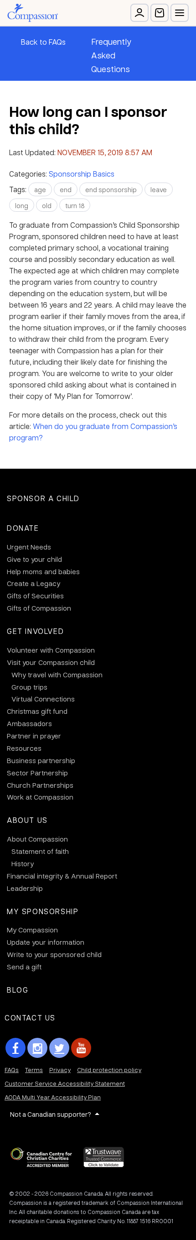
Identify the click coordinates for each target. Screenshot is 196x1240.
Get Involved (35, 631)
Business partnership (41, 760)
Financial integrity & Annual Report (62, 875)
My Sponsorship (42, 911)
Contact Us (30, 1017)
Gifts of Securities (35, 595)
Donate (23, 528)
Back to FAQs (43, 42)
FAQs (12, 1069)
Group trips (29, 686)
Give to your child (34, 559)
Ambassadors (29, 723)
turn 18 (74, 205)
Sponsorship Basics (81, 173)
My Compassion (32, 929)
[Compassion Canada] (32, 13)
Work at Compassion (40, 796)
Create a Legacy (33, 583)
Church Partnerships (40, 785)
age (40, 189)
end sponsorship (111, 189)
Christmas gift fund (37, 711)
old (47, 205)
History (22, 863)
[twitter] (59, 1048)
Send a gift (24, 966)
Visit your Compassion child (51, 662)
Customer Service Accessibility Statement (65, 1083)
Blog (17, 989)
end (66, 189)
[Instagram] (37, 1048)
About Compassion (37, 838)
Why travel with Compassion (57, 674)
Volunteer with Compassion (51, 649)
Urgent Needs (29, 546)
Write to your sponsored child (54, 954)
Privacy (60, 1069)
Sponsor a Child (43, 498)
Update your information (45, 942)
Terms (34, 1069)
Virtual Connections (43, 698)
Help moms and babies (43, 571)
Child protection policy (109, 1069)
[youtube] (81, 1048)
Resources (24, 748)
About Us (27, 820)
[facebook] (15, 1048)
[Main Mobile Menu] (179, 13)
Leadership (25, 888)
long (21, 205)
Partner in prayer (34, 735)
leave (158, 189)
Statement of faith (40, 851)
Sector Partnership (37, 772)
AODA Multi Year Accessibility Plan (53, 1097)
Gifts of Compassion (39, 607)
